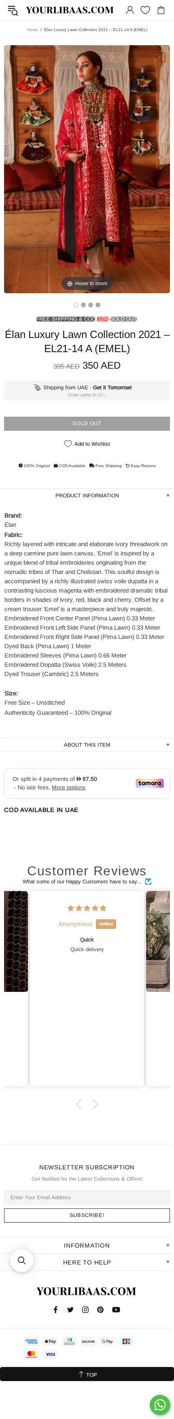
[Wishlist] (145, 10)
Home (32, 29)
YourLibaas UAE (70, 10)
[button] (81, 1104)
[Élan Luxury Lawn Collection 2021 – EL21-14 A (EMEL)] (76, 305)
